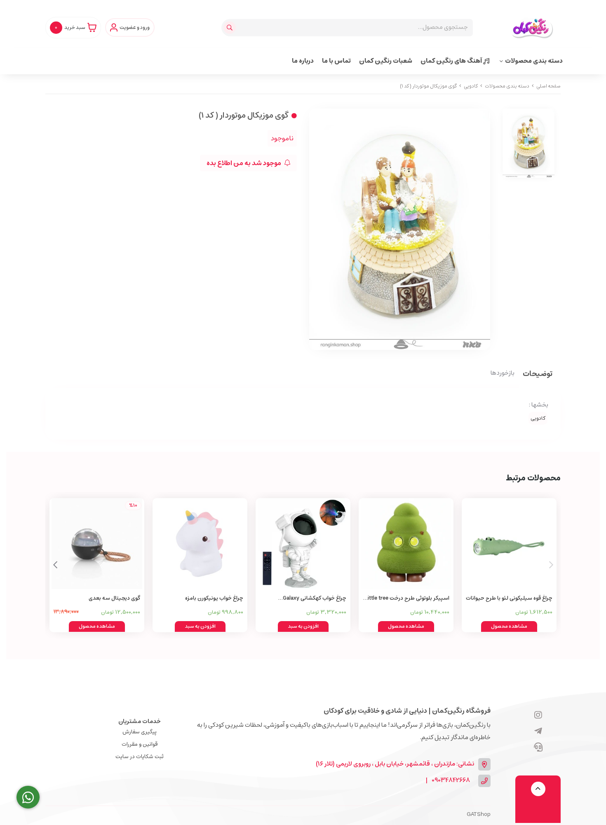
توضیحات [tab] (537, 375)
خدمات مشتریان (139, 721)
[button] (55, 565)
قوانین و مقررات (139, 744)
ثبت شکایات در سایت (139, 756)
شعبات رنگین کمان (385, 60)
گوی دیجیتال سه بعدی (114, 598)
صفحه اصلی (548, 86)
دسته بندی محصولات (534, 60)
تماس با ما (336, 60)
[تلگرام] (538, 732)
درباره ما (303, 60)
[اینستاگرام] (538, 716)
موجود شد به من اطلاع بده (244, 163)
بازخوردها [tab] (502, 373)
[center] (231, 27)
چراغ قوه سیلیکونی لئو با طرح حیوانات (509, 598)
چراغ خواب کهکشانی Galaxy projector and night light (314, 598)
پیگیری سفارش (139, 732)
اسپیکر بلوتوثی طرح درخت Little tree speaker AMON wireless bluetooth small (407, 598)
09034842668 (451, 780)
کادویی (471, 86)
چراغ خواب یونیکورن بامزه (214, 598)
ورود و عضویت (135, 27)
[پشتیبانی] (538, 748)
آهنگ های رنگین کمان (451, 60)
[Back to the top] (538, 789)
